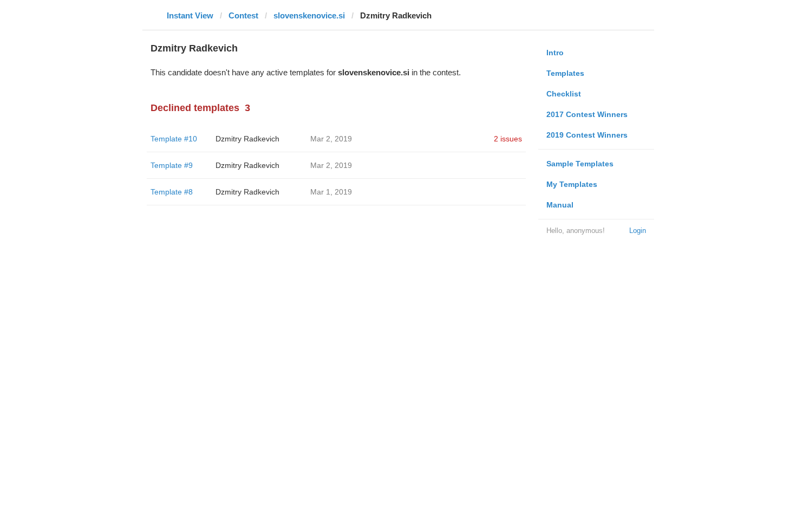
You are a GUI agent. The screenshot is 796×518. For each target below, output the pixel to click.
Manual (559, 204)
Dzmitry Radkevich (247, 138)
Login (637, 230)
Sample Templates (580, 163)
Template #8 (172, 191)
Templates (565, 73)
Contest (243, 15)
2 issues (508, 138)
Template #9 (172, 165)
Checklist (563, 93)
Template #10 (174, 138)
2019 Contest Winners (587, 135)
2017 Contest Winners (587, 114)
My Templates (571, 184)
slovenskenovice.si (309, 15)
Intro (555, 52)
